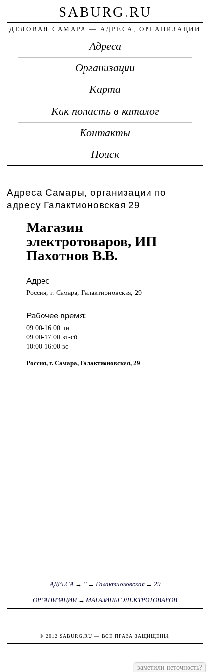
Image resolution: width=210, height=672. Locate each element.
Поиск (105, 154)
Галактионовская (120, 584)
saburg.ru (105, 12)
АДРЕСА (62, 584)
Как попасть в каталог (105, 111)
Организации (105, 68)
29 (157, 584)
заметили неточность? (169, 667)
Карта (105, 89)
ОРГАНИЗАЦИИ (55, 600)
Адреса (105, 46)
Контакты (105, 133)
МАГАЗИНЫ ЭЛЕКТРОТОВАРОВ (131, 600)
